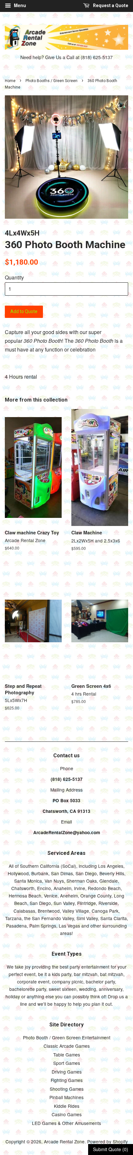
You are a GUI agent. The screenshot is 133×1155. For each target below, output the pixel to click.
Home (10, 81)
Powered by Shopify (107, 1141)
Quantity (14, 277)
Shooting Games (67, 1089)
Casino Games (67, 1114)
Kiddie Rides (66, 1106)
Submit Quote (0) (110, 1149)
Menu (19, 5)
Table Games (66, 1054)
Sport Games (66, 1063)
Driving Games (67, 1071)
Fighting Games (67, 1080)
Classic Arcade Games (67, 1046)
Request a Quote (110, 5)
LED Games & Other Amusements (66, 1123)
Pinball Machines (66, 1097)
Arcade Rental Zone (64, 1141)
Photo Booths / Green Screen (51, 81)
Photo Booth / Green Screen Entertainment (66, 1037)
